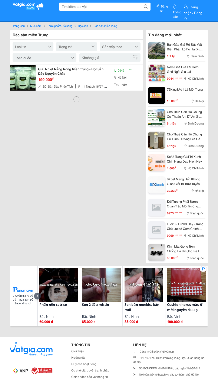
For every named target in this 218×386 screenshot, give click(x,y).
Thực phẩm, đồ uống (59, 26)
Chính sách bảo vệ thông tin (89, 376)
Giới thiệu (77, 351)
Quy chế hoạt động (83, 364)
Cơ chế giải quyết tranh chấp (90, 370)
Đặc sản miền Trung (105, 26)
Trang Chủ (19, 26)
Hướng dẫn (78, 357)
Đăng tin (164, 7)
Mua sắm (36, 26)
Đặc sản (83, 26)
